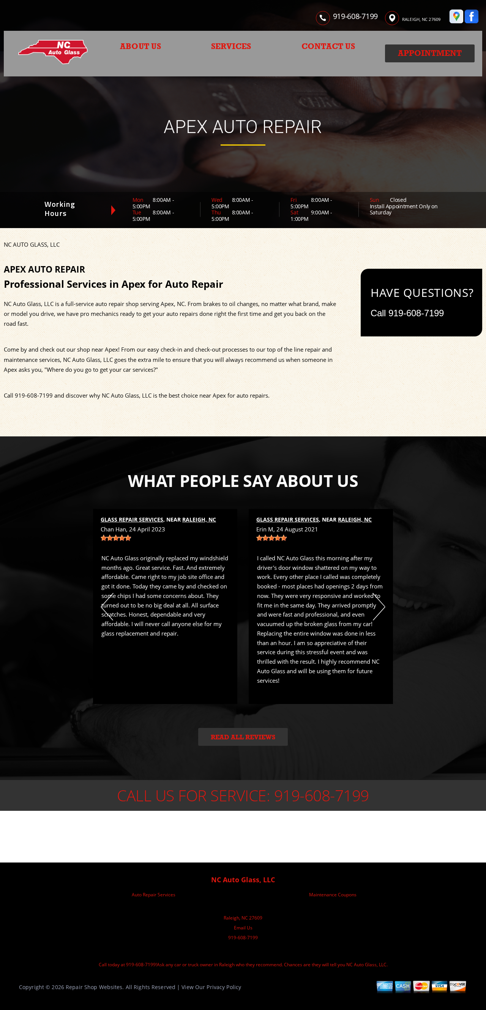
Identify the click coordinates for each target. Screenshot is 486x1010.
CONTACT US (328, 46)
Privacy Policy (224, 987)
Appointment (430, 53)
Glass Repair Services (132, 519)
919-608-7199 (355, 16)
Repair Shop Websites (94, 987)
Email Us (243, 927)
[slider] (116, 538)
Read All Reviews (243, 737)
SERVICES (231, 46)
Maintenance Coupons (333, 894)
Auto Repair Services (153, 894)
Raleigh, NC (199, 519)
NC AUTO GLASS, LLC (32, 244)
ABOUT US (140, 46)
